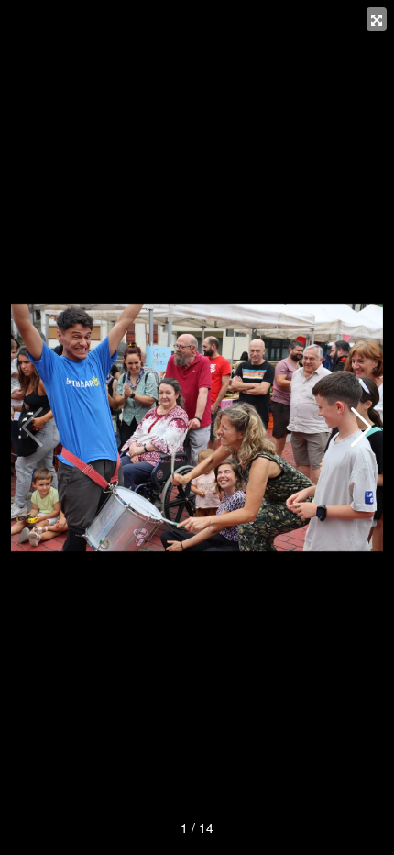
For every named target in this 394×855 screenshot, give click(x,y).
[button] (361, 427)
